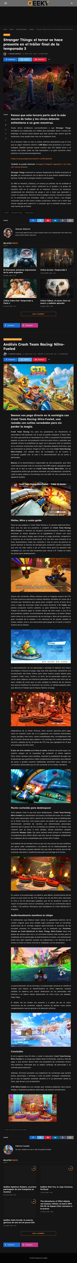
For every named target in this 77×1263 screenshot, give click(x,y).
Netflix (6, 35)
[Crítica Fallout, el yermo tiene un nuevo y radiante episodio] (57, 288)
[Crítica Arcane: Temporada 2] (57, 257)
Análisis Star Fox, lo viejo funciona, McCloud (56, 1188)
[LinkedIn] (5, 129)
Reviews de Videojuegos (12, 339)
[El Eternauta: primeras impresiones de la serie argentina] (20, 257)
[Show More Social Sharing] (49, 59)
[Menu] (5, 3)
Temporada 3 (29, 212)
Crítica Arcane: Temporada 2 (53, 270)
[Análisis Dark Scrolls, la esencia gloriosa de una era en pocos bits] (20, 1207)
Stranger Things (16, 212)
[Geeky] (38, 3)
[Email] (5, 138)
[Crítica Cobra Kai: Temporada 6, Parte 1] (20, 288)
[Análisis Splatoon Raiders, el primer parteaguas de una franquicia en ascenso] (20, 1174)
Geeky (45, 1258)
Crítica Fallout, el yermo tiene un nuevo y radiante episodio (55, 302)
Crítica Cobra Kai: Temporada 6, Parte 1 (18, 302)
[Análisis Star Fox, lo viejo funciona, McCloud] (57, 1174)
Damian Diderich (15, 53)
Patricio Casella (15, 354)
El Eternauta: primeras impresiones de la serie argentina (19, 271)
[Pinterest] (5, 134)
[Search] (71, 3)
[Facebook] (5, 120)
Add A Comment (38, 314)
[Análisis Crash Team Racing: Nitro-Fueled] (38, 387)
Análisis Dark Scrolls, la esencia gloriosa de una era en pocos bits (19, 1221)
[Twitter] (5, 125)
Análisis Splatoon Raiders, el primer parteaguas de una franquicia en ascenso (19, 1189)
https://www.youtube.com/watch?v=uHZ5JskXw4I (31, 159)
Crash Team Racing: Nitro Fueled (15, 1129)
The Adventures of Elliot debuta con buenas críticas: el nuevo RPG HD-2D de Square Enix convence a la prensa (56, 1205)
